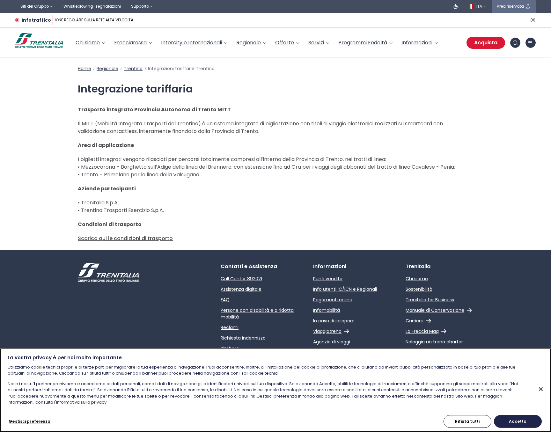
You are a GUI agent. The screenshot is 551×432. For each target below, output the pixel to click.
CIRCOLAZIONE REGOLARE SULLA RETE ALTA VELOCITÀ (84, 20)
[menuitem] (91, 43)
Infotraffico (36, 20)
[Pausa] (532, 20)
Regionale (107, 68)
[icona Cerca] (515, 43)
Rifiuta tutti (467, 421)
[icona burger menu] (530, 43)
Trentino (133, 68)
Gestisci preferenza (29, 421)
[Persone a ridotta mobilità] (456, 6)
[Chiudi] (541, 389)
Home (84, 68)
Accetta (517, 421)
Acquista (485, 42)
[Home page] (39, 40)
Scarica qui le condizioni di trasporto (125, 238)
